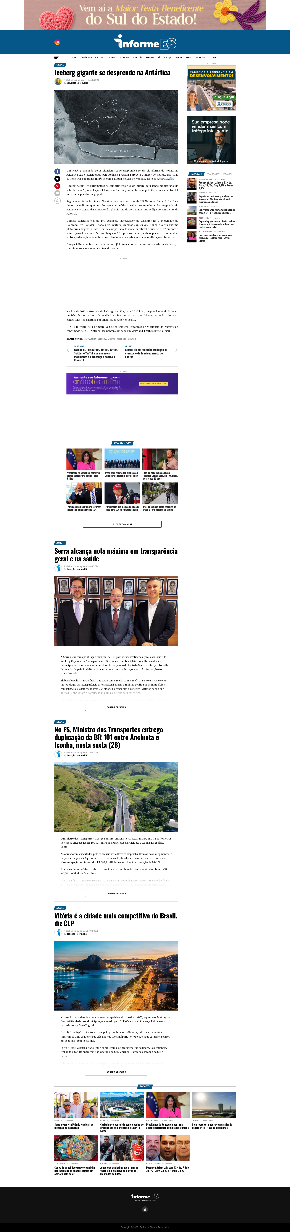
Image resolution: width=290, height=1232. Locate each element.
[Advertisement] (122, 281)
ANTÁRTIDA (90, 339)
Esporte (150, 57)
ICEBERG (122, 339)
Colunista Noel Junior (77, 83)
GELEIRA (103, 339)
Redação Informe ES (76, 569)
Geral (74, 57)
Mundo (179, 57)
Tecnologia (201, 57)
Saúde (189, 57)
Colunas (215, 57)
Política (99, 57)
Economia (124, 57)
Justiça (167, 57)
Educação (137, 57)
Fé (159, 57)
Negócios (86, 57)
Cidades (111, 57)
